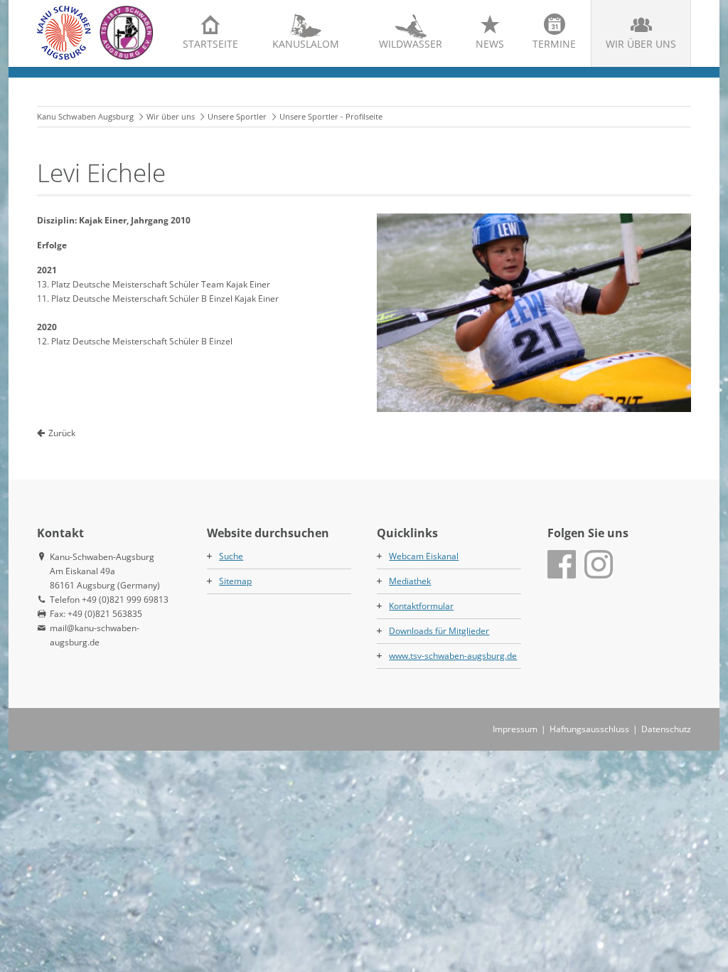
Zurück (61, 433)
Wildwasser (410, 44)
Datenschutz (666, 729)
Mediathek (410, 581)
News (490, 44)
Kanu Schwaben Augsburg (85, 116)
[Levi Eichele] (534, 312)
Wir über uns (641, 44)
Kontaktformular (421, 606)
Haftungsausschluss (589, 729)
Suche (231, 556)
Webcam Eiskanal (424, 556)
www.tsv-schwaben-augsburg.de (453, 656)
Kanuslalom (305, 44)
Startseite (210, 44)
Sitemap (235, 581)
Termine (554, 44)
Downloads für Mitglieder (439, 631)
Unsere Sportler (237, 116)
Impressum (515, 729)
